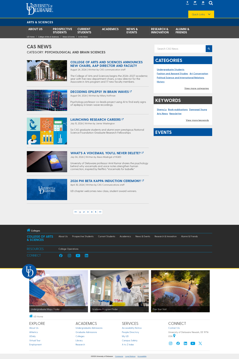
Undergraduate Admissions (89, 327)
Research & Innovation (160, 30)
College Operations (68, 248)
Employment (35, 344)
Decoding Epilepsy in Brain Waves (99, 92)
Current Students (84, 30)
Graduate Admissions (86, 332)
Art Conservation (199, 73)
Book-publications (178, 109)
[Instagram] (170, 344)
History (161, 81)
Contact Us (174, 327)
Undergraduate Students (170, 69)
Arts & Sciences (40, 22)
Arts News (162, 113)
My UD (125, 336)
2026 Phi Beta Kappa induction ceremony (105, 181)
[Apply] (195, 3)
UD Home (31, 37)
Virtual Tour (34, 340)
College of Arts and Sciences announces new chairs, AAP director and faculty (106, 64)
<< (75, 212)
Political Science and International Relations (180, 77)
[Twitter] (200, 344)
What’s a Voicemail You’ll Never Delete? (105, 153)
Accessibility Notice (132, 327)
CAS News (39, 46)
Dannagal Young (198, 109)
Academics (110, 29)
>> (100, 212)
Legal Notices (130, 356)
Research (80, 344)
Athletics (33, 332)
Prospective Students (62, 30)
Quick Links (198, 14)
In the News (83, 37)
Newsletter (175, 113)
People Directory (130, 332)
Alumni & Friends (182, 30)
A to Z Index (128, 344)
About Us (35, 29)
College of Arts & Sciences (48, 37)
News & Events (132, 30)
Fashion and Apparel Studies (172, 73)
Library (79, 340)
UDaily (32, 336)
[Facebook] (178, 344)
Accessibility (142, 356)
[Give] (202, 3)
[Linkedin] (185, 344)
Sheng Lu (162, 109)
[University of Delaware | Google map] (174, 336)
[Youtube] (193, 344)
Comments (119, 356)
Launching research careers (95, 119)
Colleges (80, 336)
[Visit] (187, 3)
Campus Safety (129, 340)
